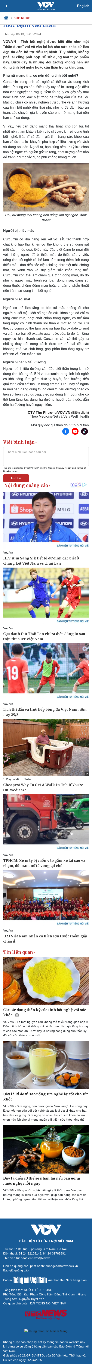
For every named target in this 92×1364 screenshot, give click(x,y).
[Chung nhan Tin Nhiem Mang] (46, 1331)
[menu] (9, 6)
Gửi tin (16, 478)
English (83, 6)
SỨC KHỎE (22, 18)
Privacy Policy (63, 468)
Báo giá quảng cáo (16, 1270)
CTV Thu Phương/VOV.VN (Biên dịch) (58, 412)
